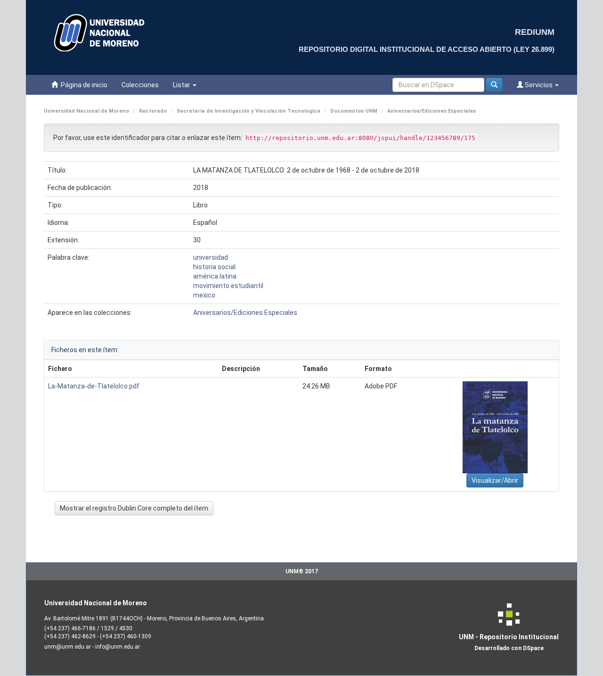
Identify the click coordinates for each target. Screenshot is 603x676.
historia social (214, 267)
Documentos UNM (353, 111)
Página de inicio (82, 85)
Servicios (538, 85)
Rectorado (153, 111)
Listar (182, 85)
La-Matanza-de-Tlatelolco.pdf (93, 386)
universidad (210, 257)
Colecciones (140, 85)
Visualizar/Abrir (495, 480)
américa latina (214, 276)
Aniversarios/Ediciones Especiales (431, 111)
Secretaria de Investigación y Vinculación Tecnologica (248, 111)
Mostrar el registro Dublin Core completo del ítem (134, 508)
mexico (204, 295)
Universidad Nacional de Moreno (86, 111)
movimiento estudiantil (228, 285)
